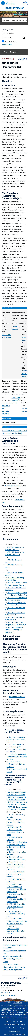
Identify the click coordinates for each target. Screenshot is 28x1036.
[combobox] (14, 20)
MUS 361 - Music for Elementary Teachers (14, 828)
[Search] (24, 38)
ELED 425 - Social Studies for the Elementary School (17, 843)
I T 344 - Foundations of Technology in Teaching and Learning (17, 756)
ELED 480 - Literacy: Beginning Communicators (16, 858)
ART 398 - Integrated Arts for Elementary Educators (16, 793)
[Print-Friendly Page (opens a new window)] (24, 59)
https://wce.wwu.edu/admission (16, 400)
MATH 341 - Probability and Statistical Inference (16, 599)
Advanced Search (7, 44)
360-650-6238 (5, 993)
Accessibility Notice (14, 1031)
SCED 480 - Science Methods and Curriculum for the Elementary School (17, 921)
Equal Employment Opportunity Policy (14, 1034)
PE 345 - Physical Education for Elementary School (16, 913)
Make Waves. (11, 982)
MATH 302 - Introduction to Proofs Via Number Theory (16, 584)
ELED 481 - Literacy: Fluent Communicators (15, 863)
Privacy (22, 1028)
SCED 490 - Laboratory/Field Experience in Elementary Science (16, 929)
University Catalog (14, 8)
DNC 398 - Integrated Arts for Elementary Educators (16, 798)
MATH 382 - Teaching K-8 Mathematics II (15, 613)
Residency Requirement (11, 964)
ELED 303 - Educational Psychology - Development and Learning (16, 739)
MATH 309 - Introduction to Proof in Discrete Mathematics (16, 594)
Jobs (6, 1028)
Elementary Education (12, 486)
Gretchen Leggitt (17, 1002)
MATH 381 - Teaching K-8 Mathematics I (15, 608)
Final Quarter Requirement (12, 970)
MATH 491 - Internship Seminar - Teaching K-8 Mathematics (14, 629)
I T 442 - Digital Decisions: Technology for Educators (16, 764)
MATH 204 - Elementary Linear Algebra (14, 579)
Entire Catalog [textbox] (9, 33)
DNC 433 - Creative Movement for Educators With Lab (15, 822)
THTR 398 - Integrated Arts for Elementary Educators (17, 808)
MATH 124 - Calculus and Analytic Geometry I (14, 548)
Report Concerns (13, 1028)
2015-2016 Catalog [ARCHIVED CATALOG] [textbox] (14, 20)
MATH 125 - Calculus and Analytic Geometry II (14, 553)
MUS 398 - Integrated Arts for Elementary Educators (17, 803)
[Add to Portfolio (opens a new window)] (20, 59)
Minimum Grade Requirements (14, 967)
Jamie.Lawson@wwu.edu (9, 995)
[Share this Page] (22, 59)
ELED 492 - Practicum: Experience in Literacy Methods (15, 874)
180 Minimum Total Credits (12, 956)
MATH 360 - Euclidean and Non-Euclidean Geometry (15, 604)
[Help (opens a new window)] (26, 59)
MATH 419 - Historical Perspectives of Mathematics (15, 623)
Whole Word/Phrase (10, 41)
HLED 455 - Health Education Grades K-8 (14, 885)
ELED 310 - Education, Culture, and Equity (15, 745)
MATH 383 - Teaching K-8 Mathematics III (15, 618)
